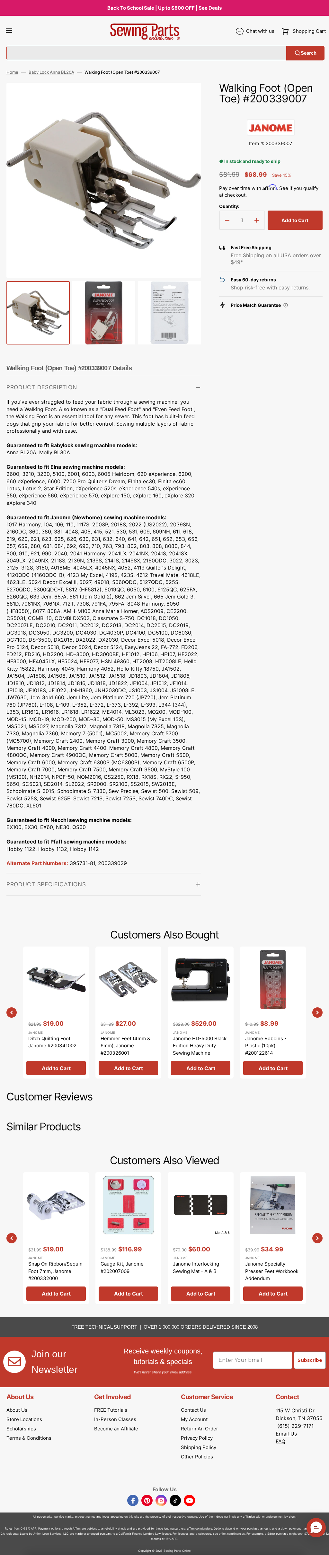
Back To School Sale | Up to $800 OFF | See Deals (164, 8)
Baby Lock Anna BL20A (51, 72)
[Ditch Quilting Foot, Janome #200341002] (56, 1013)
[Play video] (187, 115)
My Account (194, 1419)
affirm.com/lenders (199, 1528)
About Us (16, 1410)
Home (12, 72)
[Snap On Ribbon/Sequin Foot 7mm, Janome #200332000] (56, 1238)
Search (308, 53)
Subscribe (310, 1360)
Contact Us (193, 1410)
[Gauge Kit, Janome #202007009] (128, 1238)
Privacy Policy (197, 1438)
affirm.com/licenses (232, 1533)
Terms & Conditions (28, 1438)
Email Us (286, 1433)
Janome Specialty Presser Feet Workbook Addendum (271, 1271)
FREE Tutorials (110, 1410)
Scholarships (21, 1429)
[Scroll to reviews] (271, 113)
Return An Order (199, 1429)
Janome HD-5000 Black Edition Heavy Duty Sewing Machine (200, 1045)
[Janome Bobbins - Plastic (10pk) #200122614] (273, 1013)
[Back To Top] (319, 1545)
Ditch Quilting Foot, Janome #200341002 (52, 1042)
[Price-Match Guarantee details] (285, 305)
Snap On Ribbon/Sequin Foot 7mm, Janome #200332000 (55, 1271)
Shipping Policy (198, 1447)
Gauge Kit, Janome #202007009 (122, 1267)
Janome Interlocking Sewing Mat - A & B (196, 1267)
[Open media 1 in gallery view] (187, 97)
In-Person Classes (115, 1419)
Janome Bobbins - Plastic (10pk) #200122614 (266, 1045)
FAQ (280, 1441)
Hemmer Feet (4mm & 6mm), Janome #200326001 (125, 1045)
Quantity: (229, 206)
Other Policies (197, 1457)
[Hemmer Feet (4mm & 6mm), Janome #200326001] (128, 1013)
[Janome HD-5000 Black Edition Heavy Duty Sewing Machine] (201, 1013)
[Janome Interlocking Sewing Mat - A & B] (201, 1238)
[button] (9, 31)
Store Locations (24, 1419)
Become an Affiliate (116, 1429)
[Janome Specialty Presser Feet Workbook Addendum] (273, 1238)
